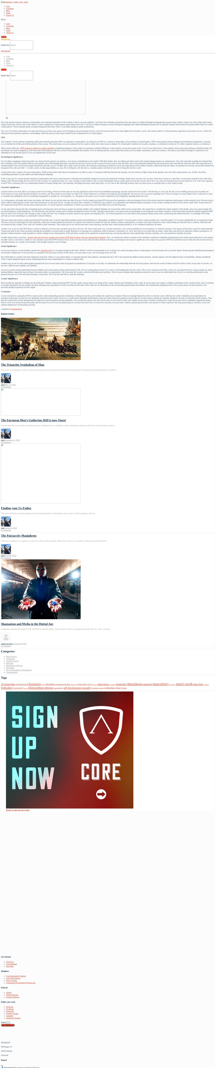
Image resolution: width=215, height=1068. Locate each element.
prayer (26, 688)
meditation (172, 684)
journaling (112, 684)
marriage (147, 684)
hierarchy (94, 684)
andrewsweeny (7, 644)
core (43, 684)
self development (72, 687)
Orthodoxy (7, 687)
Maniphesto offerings (14, 666)
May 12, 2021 (10, 385)
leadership (121, 684)
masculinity (161, 684)
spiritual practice (98, 688)
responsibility (58, 688)
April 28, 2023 (10, 556)
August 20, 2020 (19, 644)
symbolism (109, 688)
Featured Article (12, 661)
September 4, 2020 (12, 440)
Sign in (4, 37)
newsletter (206, 684)
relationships (36, 687)
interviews (103, 684)
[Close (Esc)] (2, 1065)
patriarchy (18, 688)
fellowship (82, 684)
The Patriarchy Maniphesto (18, 535)
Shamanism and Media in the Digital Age (27, 624)
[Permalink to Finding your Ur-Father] (41, 503)
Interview (9, 663)
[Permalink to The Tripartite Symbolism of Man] (41, 359)
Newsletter (10, 668)
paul (3, 385)
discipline (50, 684)
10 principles (8, 684)
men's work (184, 684)
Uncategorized (16, 309)
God (89, 684)
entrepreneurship (62, 684)
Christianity (10, 659)
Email (3, 1022)
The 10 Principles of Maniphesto (19, 670)
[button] (107, 19)
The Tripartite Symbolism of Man (22, 364)
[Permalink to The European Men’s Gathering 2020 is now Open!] (41, 415)
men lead (198, 684)
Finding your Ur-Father (16, 508)
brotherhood (21, 684)
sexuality (87, 687)
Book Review (11, 657)
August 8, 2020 (11, 528)
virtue (118, 688)
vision (124, 688)
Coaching (10, 8)
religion (48, 687)
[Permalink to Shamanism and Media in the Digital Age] (41, 619)
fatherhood (74, 684)
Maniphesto (5, 39)
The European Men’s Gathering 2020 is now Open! (33, 420)
